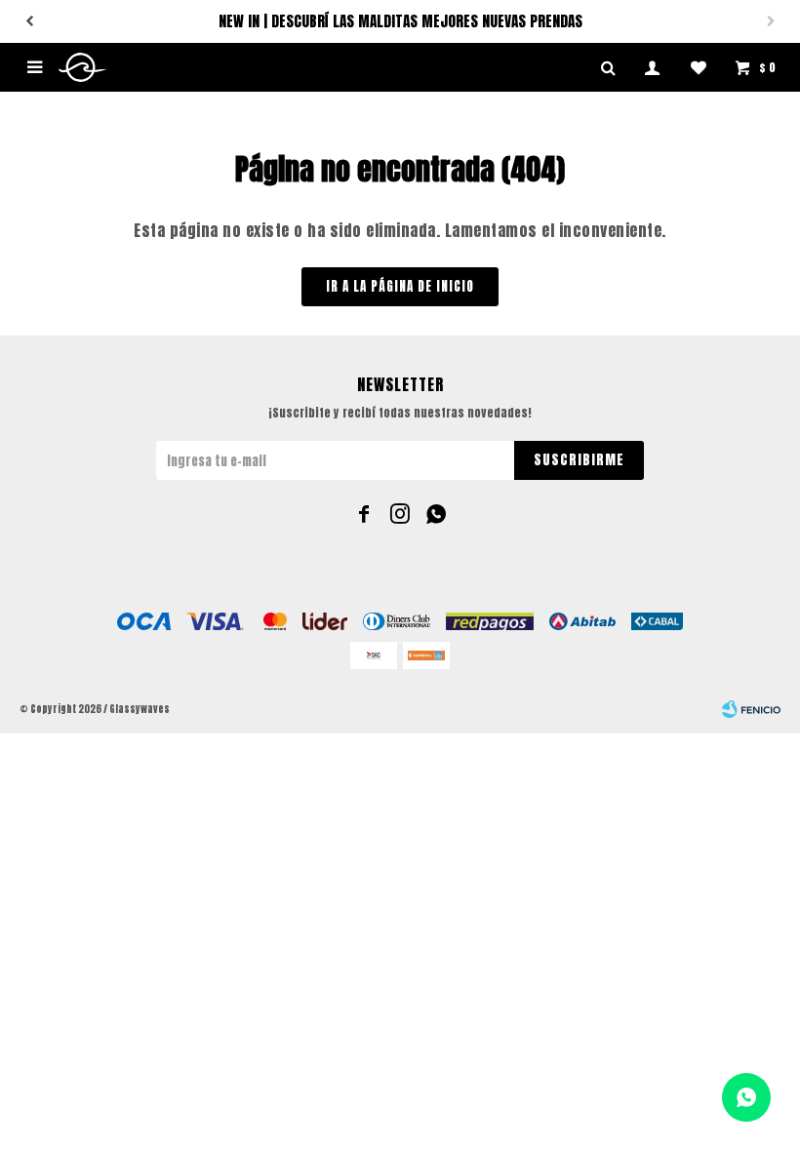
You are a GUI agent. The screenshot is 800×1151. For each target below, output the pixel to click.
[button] (29, 21)
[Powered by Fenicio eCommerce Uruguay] (751, 709)
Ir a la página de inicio (400, 286)
